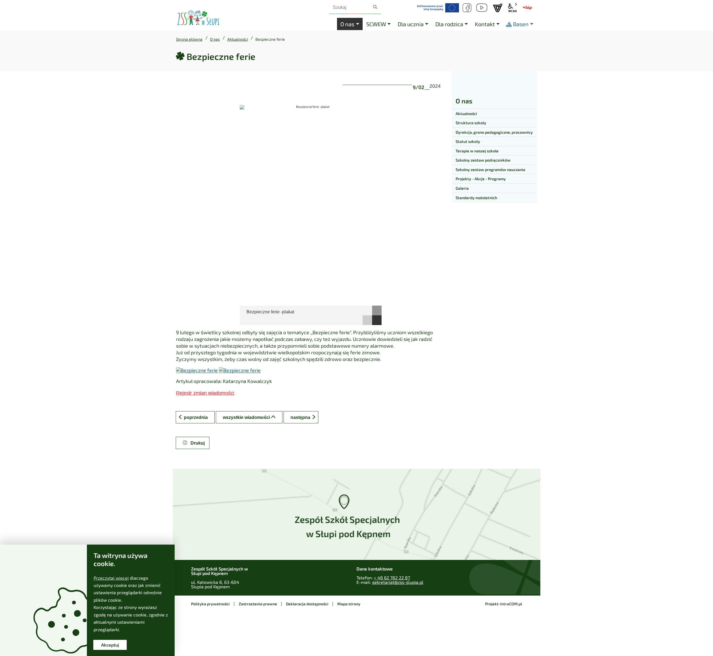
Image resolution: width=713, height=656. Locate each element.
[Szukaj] (375, 7)
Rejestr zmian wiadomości (205, 393)
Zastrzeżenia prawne (258, 603)
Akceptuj (110, 644)
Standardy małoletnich (476, 197)
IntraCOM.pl (511, 603)
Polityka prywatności (210, 603)
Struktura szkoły (471, 122)
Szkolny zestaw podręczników (483, 160)
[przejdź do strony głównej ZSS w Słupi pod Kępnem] (198, 17)
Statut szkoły (468, 141)
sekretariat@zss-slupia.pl (397, 582)
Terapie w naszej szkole (477, 150)
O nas (215, 39)
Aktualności (237, 39)
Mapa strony (348, 603)
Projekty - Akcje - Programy (481, 178)
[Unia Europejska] (438, 8)
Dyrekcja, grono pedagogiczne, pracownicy (494, 132)
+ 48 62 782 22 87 (392, 577)
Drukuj (197, 443)
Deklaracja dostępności (307, 603)
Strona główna (189, 39)
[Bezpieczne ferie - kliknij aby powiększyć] (197, 370)
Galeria (462, 188)
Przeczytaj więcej (111, 578)
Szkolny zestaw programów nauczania (490, 169)
